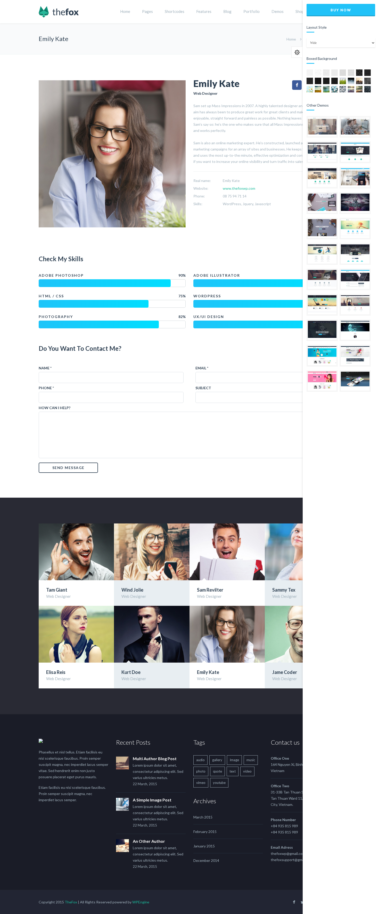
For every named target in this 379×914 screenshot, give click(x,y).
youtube (219, 783)
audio (200, 760)
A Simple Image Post (152, 799)
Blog (227, 11)
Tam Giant (56, 590)
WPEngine (140, 902)
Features (203, 11)
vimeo (200, 783)
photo (200, 771)
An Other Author (149, 841)
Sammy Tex (283, 590)
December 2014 (206, 860)
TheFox (71, 902)
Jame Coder (284, 672)
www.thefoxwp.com (239, 188)
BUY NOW (341, 10)
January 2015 (204, 846)
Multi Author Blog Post (155, 758)
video (247, 771)
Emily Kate (208, 672)
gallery (217, 760)
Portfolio (251, 11)
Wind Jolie (132, 590)
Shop (299, 11)
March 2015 (202, 817)
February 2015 (205, 831)
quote (217, 771)
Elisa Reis (55, 672)
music (250, 760)
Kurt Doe (131, 672)
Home (125, 11)
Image (234, 760)
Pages (147, 11)
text (232, 771)
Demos (277, 11)
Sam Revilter (210, 590)
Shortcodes (174, 11)
